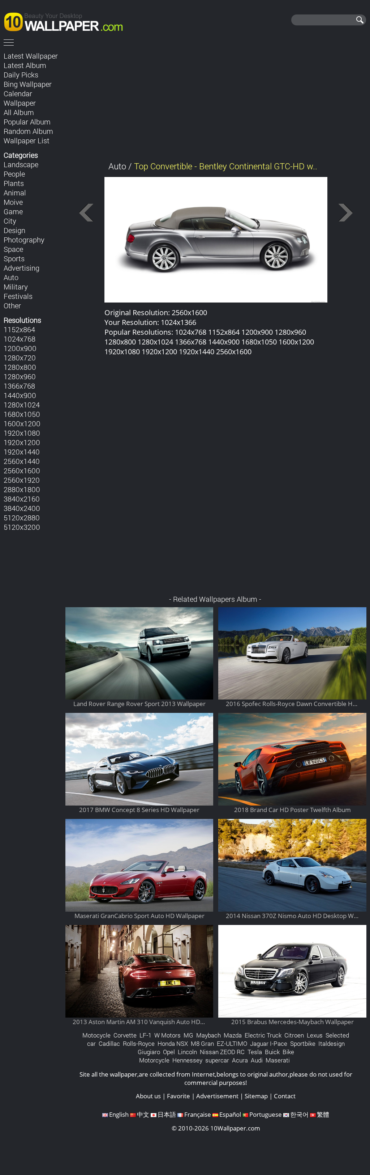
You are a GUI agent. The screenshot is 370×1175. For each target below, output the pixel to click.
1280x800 (20, 367)
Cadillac (109, 1043)
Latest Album (25, 65)
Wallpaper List (27, 140)
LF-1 (145, 1035)
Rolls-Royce (139, 1043)
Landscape (21, 164)
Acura (240, 1060)
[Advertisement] (215, 101)
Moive (13, 202)
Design (14, 230)
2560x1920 (22, 480)
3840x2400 (22, 508)
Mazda (233, 1035)
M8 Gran (202, 1043)
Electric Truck (263, 1035)
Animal (15, 192)
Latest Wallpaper (31, 55)
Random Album (28, 131)
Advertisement (217, 1096)
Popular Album (27, 121)
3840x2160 (22, 498)
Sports (14, 258)
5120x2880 (22, 517)
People (14, 173)
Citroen (294, 1035)
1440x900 (20, 395)
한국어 (299, 1114)
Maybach (208, 1035)
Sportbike (302, 1043)
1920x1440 (22, 451)
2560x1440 (22, 461)
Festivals (18, 296)
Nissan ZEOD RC (222, 1052)
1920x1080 (22, 433)
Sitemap (256, 1096)
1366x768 (19, 385)
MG (188, 1035)
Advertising (21, 267)
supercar (217, 1060)
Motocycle (96, 1035)
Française (197, 1114)
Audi (257, 1060)
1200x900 (20, 348)
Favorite (178, 1096)
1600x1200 (22, 423)
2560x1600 (22, 470)
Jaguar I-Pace (268, 1043)
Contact (285, 1096)
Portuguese (265, 1114)
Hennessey (187, 1060)
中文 (143, 1114)
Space (13, 249)
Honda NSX (173, 1043)
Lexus (315, 1035)
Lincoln (187, 1052)
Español (230, 1114)
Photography (24, 239)
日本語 (167, 1114)
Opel (169, 1052)
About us (148, 1096)
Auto (11, 277)
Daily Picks (21, 74)
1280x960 (20, 376)
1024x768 (19, 338)
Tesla (255, 1052)
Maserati (278, 1060)
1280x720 (20, 357)
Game (13, 211)
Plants (14, 183)
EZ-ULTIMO (232, 1043)
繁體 (323, 1114)
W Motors (167, 1035)
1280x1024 (22, 404)
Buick (272, 1052)
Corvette (125, 1035)
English (119, 1114)
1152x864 (19, 329)
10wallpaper (67, 20)
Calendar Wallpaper (20, 98)
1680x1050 (22, 414)
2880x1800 (22, 489)
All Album (19, 112)
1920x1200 (22, 442)
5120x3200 (22, 527)
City (10, 220)
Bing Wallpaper (28, 84)
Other (12, 305)
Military (16, 286)
